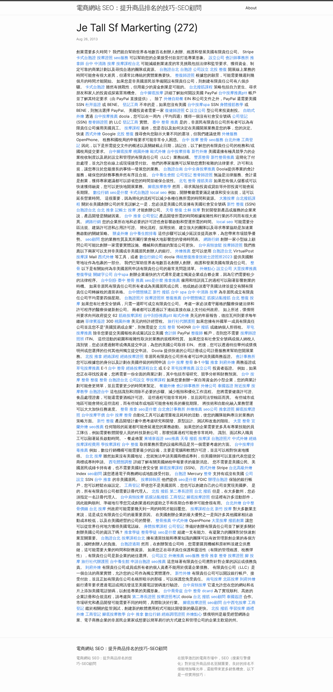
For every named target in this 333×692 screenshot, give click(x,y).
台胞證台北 (169, 69)
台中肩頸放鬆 (210, 245)
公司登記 (240, 116)
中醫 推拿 (209, 362)
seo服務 (121, 57)
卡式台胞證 (86, 57)
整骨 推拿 (128, 409)
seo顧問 (92, 239)
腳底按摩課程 (171, 467)
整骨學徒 (149, 532)
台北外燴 (232, 139)
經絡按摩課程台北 (141, 368)
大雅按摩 (227, 198)
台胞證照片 (134, 297)
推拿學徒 (132, 532)
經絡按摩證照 (132, 356)
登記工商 (130, 104)
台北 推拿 (105, 209)
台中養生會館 (163, 174)
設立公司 (216, 57)
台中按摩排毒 (178, 151)
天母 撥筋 (188, 438)
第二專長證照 (181, 491)
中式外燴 (240, 438)
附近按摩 (242, 385)
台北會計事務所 (171, 409)
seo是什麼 (119, 192)
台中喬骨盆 (173, 590)
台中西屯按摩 (234, 602)
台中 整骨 (116, 368)
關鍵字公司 (103, 274)
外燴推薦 (183, 250)
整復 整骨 (98, 379)
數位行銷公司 (151, 256)
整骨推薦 (163, 520)
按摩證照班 (155, 297)
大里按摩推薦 (245, 268)
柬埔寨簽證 (154, 438)
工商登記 (132, 485)
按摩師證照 (233, 245)
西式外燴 (93, 133)
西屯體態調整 (120, 461)
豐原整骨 (202, 157)
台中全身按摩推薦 (199, 168)
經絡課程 (111, 356)
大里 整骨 (241, 420)
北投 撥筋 (160, 491)
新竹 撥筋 (161, 291)
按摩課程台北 (128, 63)
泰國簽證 (225, 385)
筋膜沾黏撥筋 (219, 297)
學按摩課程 (156, 379)
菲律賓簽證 (95, 321)
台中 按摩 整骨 (195, 139)
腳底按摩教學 (159, 186)
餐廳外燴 (167, 385)
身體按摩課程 (155, 526)
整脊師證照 (98, 122)
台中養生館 (119, 561)
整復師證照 (185, 75)
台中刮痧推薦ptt (157, 315)
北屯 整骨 (187, 180)
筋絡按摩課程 (130, 315)
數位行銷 (101, 192)
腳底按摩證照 (198, 497)
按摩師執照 (150, 479)
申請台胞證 (140, 561)
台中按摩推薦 (106, 116)
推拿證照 (227, 409)
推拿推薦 (172, 280)
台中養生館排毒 (143, 233)
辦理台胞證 (218, 479)
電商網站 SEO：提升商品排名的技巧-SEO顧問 (138, 7)
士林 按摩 (192, 209)
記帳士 (121, 209)
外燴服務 (229, 133)
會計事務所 (245, 356)
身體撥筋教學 (231, 104)
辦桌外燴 (120, 233)
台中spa (121, 274)
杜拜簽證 (93, 104)
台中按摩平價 (93, 415)
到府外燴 (227, 362)
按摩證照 (105, 57)
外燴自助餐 (173, 98)
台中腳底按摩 (151, 92)
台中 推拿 (132, 215)
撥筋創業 (236, 520)
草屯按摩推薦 (88, 368)
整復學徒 (84, 274)
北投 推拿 (93, 356)
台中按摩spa (198, 104)
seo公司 (210, 409)
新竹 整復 (235, 204)
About (251, 7)
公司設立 (201, 69)
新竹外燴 (199, 151)
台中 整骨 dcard (198, 590)
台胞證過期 (130, 543)
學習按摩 (237, 608)
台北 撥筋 (202, 491)
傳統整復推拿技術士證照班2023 (204, 256)
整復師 (197, 333)
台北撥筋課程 (201, 86)
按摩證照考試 (168, 596)
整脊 (208, 473)
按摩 (132, 209)
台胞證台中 (99, 391)
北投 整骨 (166, 327)
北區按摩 (231, 579)
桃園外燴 (141, 151)
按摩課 (82, 256)
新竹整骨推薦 (222, 157)
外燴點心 (207, 268)
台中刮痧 (109, 280)
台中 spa (178, 291)
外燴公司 (208, 385)
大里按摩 (219, 520)
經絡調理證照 (173, 614)
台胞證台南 (173, 168)
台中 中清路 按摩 (100, 63)
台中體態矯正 (140, 291)
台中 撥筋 (200, 327)
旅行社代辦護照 (181, 321)
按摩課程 (132, 127)
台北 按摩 (93, 456)
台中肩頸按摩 (132, 497)
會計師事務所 (237, 57)
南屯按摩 (214, 579)
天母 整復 (174, 209)
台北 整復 (240, 297)
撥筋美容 (205, 180)
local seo (158, 192)
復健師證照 (175, 110)
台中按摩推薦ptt (232, 92)
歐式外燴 (158, 151)
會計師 (170, 333)
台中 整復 (130, 444)
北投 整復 (218, 69)
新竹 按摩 (223, 508)
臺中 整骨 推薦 (165, 122)
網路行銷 (93, 221)
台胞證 (186, 69)
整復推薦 (173, 297)
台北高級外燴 (240, 467)
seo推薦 (96, 426)
